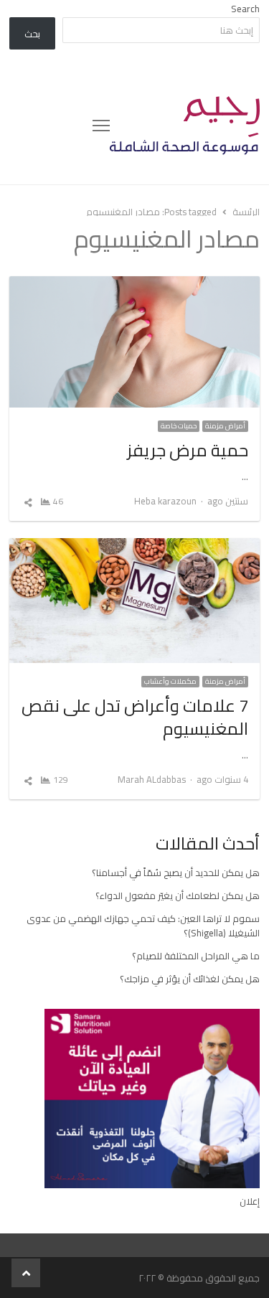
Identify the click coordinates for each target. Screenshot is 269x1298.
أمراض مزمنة (225, 426)
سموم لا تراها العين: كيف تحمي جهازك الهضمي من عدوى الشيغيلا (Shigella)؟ (143, 925)
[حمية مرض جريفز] (134, 284)
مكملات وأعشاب (170, 681)
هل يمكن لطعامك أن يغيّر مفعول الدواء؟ (177, 895)
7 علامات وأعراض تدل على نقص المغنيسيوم (135, 717)
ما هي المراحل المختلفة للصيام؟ (196, 955)
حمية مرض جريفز (187, 450)
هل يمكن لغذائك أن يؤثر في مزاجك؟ (190, 978)
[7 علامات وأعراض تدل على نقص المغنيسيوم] (134, 546)
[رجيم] (185, 125)
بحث (32, 33)
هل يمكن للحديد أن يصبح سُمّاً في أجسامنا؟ (176, 872)
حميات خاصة (179, 426)
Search (245, 8)
